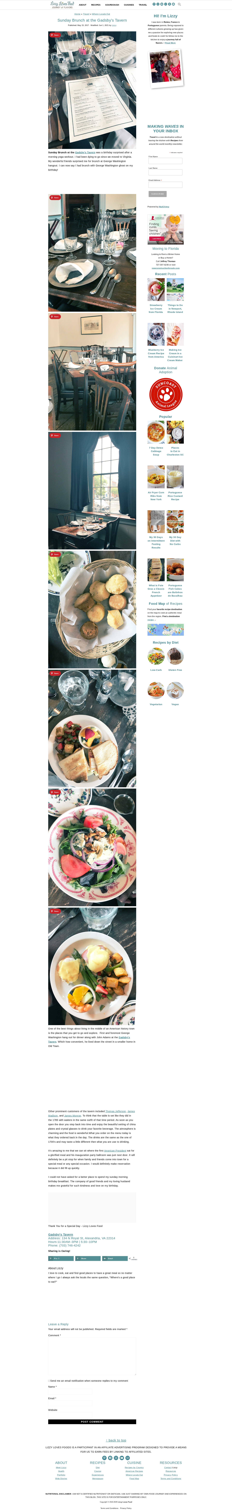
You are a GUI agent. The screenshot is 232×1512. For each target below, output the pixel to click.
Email (52, 1398)
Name (52, 1386)
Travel (143, 5)
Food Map (134, 1478)
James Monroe (72, 1115)
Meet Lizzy (61, 1467)
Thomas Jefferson (115, 1111)
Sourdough (112, 5)
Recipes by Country (134, 1467)
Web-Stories (61, 1478)
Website (52, 1410)
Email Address (155, 180)
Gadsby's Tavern (85, 152)
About (82, 5)
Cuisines (129, 5)
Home (77, 14)
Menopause (97, 1478)
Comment (54, 1335)
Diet (98, 1467)
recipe (151, 620)
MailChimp (164, 207)
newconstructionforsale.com (166, 268)
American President (115, 1150)
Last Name (153, 168)
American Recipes (134, 1471)
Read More (170, 43)
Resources (171, 1471)
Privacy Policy (171, 1475)
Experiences (98, 1475)
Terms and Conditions (170, 1478)
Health (61, 1471)
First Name (153, 157)
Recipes (96, 5)
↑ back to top (116, 1440)
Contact (168, 1467)
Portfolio (61, 1475)
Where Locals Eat (101, 14)
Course (97, 1471)
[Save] (55, 35)
